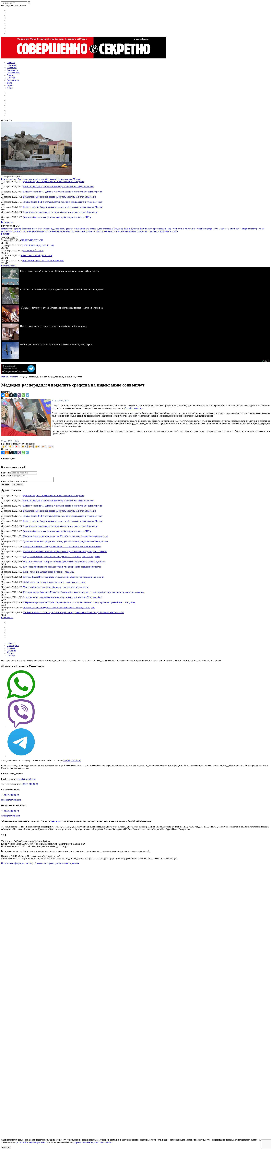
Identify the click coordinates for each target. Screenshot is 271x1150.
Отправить (17, 484)
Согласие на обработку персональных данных (57, 863)
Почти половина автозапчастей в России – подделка (48, 572)
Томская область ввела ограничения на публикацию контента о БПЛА (57, 217)
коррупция (127, 231)
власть (149, 228)
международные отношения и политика (51, 231)
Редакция (11, 650)
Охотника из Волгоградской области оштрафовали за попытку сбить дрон (59, 607)
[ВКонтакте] (3, 395)
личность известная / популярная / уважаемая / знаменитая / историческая (218, 228)
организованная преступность (168, 228)
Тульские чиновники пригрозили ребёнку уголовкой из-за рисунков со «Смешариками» (65, 541)
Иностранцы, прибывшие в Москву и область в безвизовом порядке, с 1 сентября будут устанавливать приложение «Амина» (83, 592)
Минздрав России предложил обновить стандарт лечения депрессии (56, 587)
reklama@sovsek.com (11, 800)
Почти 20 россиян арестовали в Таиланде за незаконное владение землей (58, 186)
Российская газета (133, 408)
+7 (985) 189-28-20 (72, 760)
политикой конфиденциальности (32, 1142)
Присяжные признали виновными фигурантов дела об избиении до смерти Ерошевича (65, 551)
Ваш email (6, 475)
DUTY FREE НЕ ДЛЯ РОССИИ (38, 245)
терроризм (259, 228)
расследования (78, 231)
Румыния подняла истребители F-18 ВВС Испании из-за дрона (53, 181)
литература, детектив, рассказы (16, 231)
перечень (55, 821)
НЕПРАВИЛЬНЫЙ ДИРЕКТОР (36, 255)
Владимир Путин (122, 228)
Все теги (5, 234)
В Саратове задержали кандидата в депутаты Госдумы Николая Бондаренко (59, 197)
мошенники (116, 231)
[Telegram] (27, 395)
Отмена (5, 484)
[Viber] (19, 395)
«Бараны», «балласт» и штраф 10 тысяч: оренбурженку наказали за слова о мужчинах (64, 561)
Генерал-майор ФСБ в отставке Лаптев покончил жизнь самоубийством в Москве (62, 202)
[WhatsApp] (23, 395)
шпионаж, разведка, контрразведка (96, 228)
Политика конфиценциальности (16, 863)
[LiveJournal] (15, 395)
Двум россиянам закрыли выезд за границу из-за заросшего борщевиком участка (62, 567)
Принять (5, 1147)
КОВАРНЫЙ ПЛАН (33, 250)
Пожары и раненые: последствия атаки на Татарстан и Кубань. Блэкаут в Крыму (62, 546)
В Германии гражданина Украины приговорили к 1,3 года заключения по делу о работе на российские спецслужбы (79, 602)
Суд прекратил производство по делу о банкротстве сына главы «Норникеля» (60, 212)
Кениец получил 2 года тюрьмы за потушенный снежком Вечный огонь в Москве (40, 179)
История (11, 656)
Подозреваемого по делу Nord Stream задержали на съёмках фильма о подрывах (61, 556)
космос (4, 228)
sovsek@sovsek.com (26, 779)
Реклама (11, 648)
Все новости (7, 222)
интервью (173, 231)
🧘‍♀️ (51, 447)
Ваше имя (6, 472)
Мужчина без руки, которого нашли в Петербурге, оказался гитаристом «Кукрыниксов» (65, 536)
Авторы (10, 653)
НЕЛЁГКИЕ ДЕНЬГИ (32, 240)
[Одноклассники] (7, 395)
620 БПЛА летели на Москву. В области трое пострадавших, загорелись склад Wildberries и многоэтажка (73, 612)
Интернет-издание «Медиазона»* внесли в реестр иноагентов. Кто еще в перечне (62, 191)
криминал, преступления (98, 231)
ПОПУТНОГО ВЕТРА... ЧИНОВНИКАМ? (43, 260)
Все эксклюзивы (9, 265)
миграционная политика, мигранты (150, 231)
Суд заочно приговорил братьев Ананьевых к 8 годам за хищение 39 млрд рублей (62, 597)
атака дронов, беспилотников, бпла (25, 228)
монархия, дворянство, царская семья (61, 228)
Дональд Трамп (138, 228)
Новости (11, 643)
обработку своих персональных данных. (93, 1142)
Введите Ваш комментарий (14, 481)
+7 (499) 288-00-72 (29, 784)
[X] (11, 395)
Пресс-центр (13, 645)
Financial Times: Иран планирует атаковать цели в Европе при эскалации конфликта (63, 577)
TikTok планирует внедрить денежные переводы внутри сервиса (54, 582)
